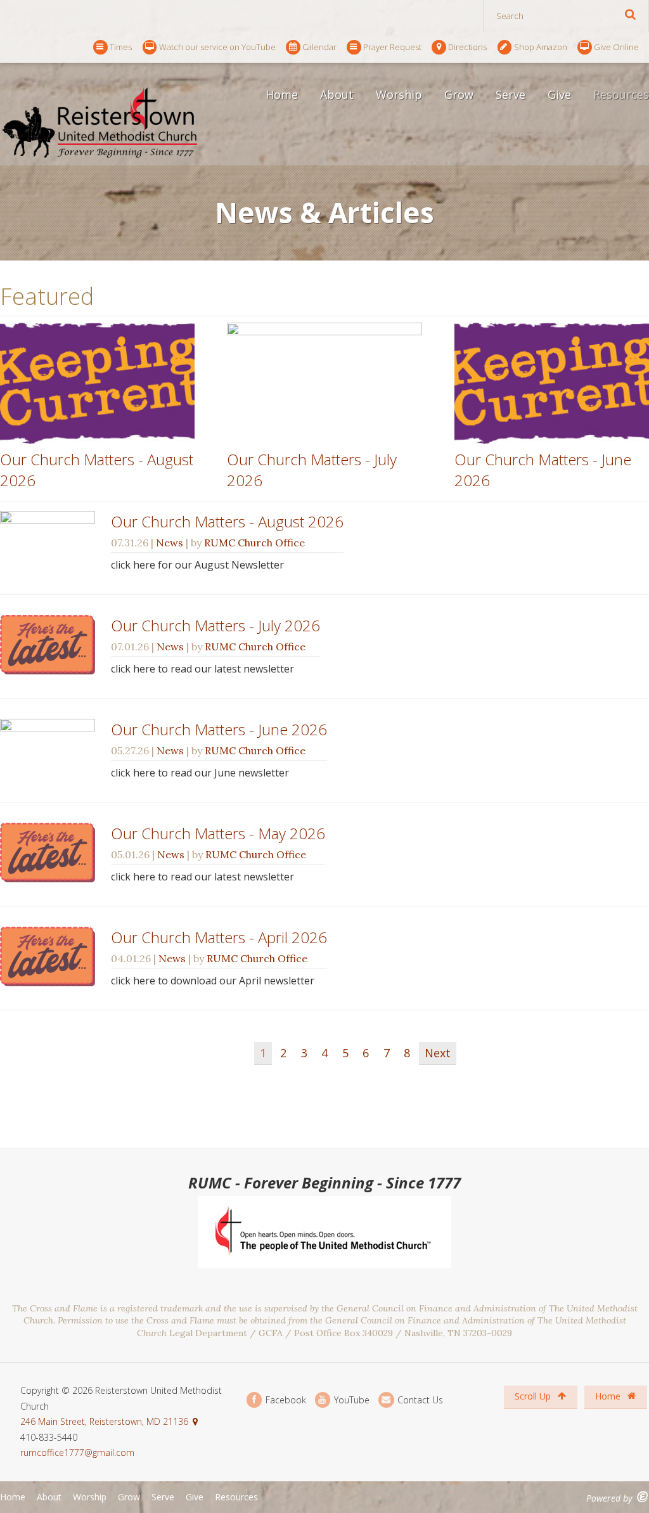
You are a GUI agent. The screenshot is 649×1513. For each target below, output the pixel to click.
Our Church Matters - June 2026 (219, 729)
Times (121, 47)
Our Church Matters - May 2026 (218, 833)
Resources (236, 1497)
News (169, 542)
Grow (458, 94)
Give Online (616, 47)
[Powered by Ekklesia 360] (643, 1496)
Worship (399, 94)
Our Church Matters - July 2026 (215, 625)
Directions (467, 47)
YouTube (350, 1400)
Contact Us (419, 1400)
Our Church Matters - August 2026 (227, 521)
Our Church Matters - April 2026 (219, 937)
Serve (510, 94)
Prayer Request (392, 47)
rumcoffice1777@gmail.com (77, 1452)
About (337, 94)
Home (282, 94)
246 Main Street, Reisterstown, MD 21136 (104, 1421)
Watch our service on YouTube (217, 47)
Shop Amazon (540, 47)
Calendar (319, 47)
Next (438, 1052)
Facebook (284, 1400)
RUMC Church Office (254, 542)
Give (559, 94)
